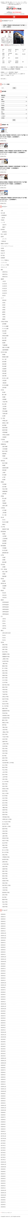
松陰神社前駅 (5, 467)
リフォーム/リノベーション (7, 246)
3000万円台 (5, 274)
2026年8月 (3, 914)
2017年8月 (3, 1143)
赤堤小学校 (4, 854)
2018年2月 (3, 1129)
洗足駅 (3, 500)
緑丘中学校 (4, 760)
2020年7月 (3, 1070)
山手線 (2, 555)
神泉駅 (3, 354)
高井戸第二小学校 (6, 826)
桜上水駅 (4, 404)
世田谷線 (3, 460)
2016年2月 (3, 1185)
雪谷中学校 (4, 751)
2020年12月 (3, 1058)
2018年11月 (3, 1107)
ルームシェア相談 (5, 264)
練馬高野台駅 (5, 552)
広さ (2, 616)
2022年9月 (3, 1011)
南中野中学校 (5, 859)
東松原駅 (4, 364)
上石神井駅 (4, 538)
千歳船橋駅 (4, 345)
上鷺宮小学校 (5, 658)
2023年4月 (3, 997)
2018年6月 (3, 1119)
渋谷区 (3, 302)
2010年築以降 (5, 604)
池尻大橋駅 (4, 446)
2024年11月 (3, 959)
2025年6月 (3, 945)
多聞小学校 (4, 861)
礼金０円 (3, 253)
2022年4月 (3, 1022)
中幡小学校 (4, 807)
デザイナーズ (4, 267)
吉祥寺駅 (4, 387)
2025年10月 (3, 937)
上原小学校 (4, 772)
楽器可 (2, 236)
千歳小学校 (4, 692)
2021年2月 (3, 1055)
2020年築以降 (5, 602)
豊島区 (3, 314)
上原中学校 (4, 776)
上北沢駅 (4, 406)
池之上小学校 (5, 793)
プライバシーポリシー (7, 1212)
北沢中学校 (4, 800)
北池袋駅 (4, 585)
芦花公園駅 (4, 411)
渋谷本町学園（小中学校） (8, 762)
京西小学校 (4, 673)
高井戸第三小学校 (6, 885)
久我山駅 (4, 380)
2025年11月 (3, 935)
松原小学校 (4, 786)
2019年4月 (3, 1098)
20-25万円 (4, 288)
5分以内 (4, 592)
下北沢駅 (4, 333)
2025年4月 (3, 949)
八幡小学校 (4, 663)
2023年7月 (3, 989)
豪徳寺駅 (4, 340)
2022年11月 (3, 1006)
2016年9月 (3, 1169)
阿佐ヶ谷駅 (4, 571)
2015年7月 (3, 1202)
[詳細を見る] (3, 140)
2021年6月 (3, 1046)
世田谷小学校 (5, 788)
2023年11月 (3, 985)
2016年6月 (3, 1176)
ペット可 (3, 222)
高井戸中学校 (5, 699)
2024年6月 (3, 971)
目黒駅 (3, 559)
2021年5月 (3, 1048)
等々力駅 (4, 515)
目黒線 (2, 496)
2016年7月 (3, 1173)
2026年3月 (3, 926)
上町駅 (3, 472)
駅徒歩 (2, 590)
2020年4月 (3, 1077)
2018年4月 (3, 1124)
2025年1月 (3, 954)
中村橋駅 (4, 548)
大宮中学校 (4, 847)
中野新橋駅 (4, 432)
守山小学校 (4, 769)
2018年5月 (3, 1122)
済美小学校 (4, 812)
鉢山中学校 (4, 843)
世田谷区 (4, 300)
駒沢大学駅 (4, 451)
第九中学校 (4, 651)
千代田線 (3, 439)
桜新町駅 (4, 453)
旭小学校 (4, 897)
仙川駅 (3, 415)
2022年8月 (3, 1013)
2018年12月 (3, 1105)
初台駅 (3, 392)
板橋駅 (3, 581)
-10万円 (4, 281)
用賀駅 (3, 456)
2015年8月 (3, 1199)
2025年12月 (3, 933)
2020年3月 (3, 1079)
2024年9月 (3, 963)
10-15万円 (4, 283)
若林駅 (3, 465)
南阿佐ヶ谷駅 (5, 423)
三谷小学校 (4, 904)
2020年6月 (3, 1072)
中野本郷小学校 (5, 817)
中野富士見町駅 (5, 434)
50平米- (4, 621)
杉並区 (3, 305)
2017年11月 (3, 1136)
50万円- (4, 295)
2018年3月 (3, 1126)
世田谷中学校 (5, 838)
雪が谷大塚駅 (5, 522)
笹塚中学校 (4, 809)
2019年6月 (3, 1096)
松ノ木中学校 (5, 706)
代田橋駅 (4, 399)
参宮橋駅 (4, 323)
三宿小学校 (4, 887)
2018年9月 (3, 1112)
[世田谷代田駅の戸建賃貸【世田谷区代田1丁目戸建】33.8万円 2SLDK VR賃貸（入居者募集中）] (14, 177)
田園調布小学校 (5, 654)
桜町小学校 (4, 871)
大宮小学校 (4, 701)
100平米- (4, 625)
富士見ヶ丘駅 (5, 378)
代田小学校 (4, 779)
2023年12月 (3, 982)
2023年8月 (3, 987)
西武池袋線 (3, 545)
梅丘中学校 (4, 767)
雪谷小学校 (4, 748)
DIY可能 (3, 255)
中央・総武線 (4, 569)
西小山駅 (4, 498)
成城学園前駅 (5, 349)
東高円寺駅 (4, 427)
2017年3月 (3, 1155)
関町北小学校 (5, 722)
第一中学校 (4, 668)
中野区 (3, 307)
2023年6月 (3, 992)
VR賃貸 (2, 220)
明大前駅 (4, 366)
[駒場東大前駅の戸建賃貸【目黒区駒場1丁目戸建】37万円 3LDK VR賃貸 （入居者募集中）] (14, 162)
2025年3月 (3, 952)
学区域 (2, 642)
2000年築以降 (5, 607)
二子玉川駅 (4, 458)
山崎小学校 (4, 835)
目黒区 (3, 309)
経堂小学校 (4, 758)
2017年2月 (3, 1157)
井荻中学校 (4, 906)
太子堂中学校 (5, 864)
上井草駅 (4, 536)
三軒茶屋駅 (4, 449)
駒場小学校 (4, 666)
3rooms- (4, 637)
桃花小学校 (4, 687)
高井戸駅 (4, 375)
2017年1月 (3, 1159)
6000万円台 (5, 276)
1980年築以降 (5, 611)
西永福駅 (4, 371)
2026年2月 (3, 928)
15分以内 (4, 597)
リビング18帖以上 (5, 260)
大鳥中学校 (4, 729)
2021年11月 (3, 1034)
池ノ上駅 (4, 359)
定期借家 (3, 257)
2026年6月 (3, 919)
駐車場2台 (4, 231)
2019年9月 (3, 1093)
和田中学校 (4, 814)
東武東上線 (3, 583)
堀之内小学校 (5, 703)
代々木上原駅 (5, 328)
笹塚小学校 (4, 883)
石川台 (3, 519)
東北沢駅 (4, 331)
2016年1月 (3, 1188)
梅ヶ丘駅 (4, 338)
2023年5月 (3, 994)
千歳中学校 (4, 694)
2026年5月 (3, 921)
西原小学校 (4, 784)
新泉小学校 (4, 876)
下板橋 (3, 588)
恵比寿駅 (4, 562)
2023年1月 (3, 1001)
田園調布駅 (4, 491)
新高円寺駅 (4, 430)
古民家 (2, 248)
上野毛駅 (4, 512)
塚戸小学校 (4, 677)
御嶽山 (3, 524)
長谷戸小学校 (5, 840)
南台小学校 (4, 670)
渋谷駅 (3, 557)
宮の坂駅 (4, 474)
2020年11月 (3, 1060)
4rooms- (4, 640)
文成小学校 (4, 739)
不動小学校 (4, 727)
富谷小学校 (4, 774)
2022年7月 (3, 1015)
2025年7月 (3, 942)
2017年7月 (3, 1145)
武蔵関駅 (4, 541)
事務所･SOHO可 (4, 243)
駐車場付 (3, 229)
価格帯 (2, 279)
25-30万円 (4, 290)
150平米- (4, 628)
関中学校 (4, 725)
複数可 (3, 227)
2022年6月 (3, 1018)
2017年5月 (3, 1150)
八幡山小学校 (5, 732)
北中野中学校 (5, 661)
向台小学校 (4, 765)
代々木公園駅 (5, 441)
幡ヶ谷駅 (4, 394)
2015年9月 (3, 1197)
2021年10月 (3, 1037)
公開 (2, 210)
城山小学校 (4, 902)
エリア (2, 298)
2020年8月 (3, 1067)
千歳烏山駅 (4, 413)
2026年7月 (3, 916)
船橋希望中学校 (5, 710)
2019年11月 (3, 1088)
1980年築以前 (5, 614)
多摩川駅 (4, 493)
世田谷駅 (4, 470)
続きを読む (4, 78)
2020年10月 (3, 1063)
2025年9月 (3, 940)
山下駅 (3, 477)
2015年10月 (3, 1195)
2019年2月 (3, 1103)
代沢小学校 (4, 753)
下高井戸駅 (4, 401)
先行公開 (3, 213)
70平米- (4, 623)
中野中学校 (4, 689)
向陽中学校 (4, 868)
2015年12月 (3, 1190)
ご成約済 (3, 217)
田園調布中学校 (5, 656)
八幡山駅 (4, 408)
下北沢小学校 (5, 736)
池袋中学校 (4, 741)
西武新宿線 (3, 531)
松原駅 (3, 479)
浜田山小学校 (5, 696)
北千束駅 (4, 510)
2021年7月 (3, 1044)
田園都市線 (3, 444)
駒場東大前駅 (5, 356)
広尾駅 (3, 566)
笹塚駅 (3, 397)
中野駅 (3, 574)
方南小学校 (4, 831)
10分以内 (4, 595)
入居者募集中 (4, 215)
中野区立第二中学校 (6, 819)
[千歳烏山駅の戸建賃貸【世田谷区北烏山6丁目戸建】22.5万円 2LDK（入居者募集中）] (14, 193)
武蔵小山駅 (4, 505)
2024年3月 (3, 975)
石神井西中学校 (5, 717)
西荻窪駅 (4, 576)
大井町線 (3, 507)
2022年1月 (3, 1030)
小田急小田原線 (4, 321)
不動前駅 (4, 503)
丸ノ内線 (3, 418)
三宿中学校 (4, 890)
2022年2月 (3, 1027)
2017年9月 (3, 1140)
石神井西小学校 (5, 715)
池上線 (2, 517)
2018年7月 (3, 1117)
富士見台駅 (4, 550)
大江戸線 (3, 526)
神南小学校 (4, 644)
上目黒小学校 (5, 743)
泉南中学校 (4, 833)
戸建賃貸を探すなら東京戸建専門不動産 (13, 12)
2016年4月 (3, 1181)
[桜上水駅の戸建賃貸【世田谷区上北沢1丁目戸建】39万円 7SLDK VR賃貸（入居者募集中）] (14, 130)
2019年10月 (3, 1091)
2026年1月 (3, 930)
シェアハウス (4, 262)
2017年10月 (3, 1138)
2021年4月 (3, 1051)
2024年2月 (3, 978)
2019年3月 (3, 1100)
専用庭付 (3, 250)
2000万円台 (5, 272)
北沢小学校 (4, 798)
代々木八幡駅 (5, 326)
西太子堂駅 (4, 463)
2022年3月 (3, 1025)
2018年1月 (3, 1131)
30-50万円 (4, 293)
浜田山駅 (4, 373)
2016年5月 (3, 1178)
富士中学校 (4, 795)
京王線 (2, 389)
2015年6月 (3, 1204)
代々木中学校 (5, 781)
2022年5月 (3, 1020)
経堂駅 (3, 342)
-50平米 (4, 618)
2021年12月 (3, 1032)
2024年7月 (3, 968)
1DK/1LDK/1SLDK (6, 633)
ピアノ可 (4, 238)
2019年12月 (3, 1086)
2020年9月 (3, 1065)
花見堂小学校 (5, 880)
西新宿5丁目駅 (5, 529)
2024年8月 (3, 966)
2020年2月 (3, 1081)
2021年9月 (3, 1039)
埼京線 (2, 578)
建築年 (2, 600)
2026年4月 (3, 923)
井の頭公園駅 (5, 385)
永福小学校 (4, 866)
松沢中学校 (4, 805)
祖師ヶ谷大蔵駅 (5, 347)
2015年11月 (3, 1192)
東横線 (2, 482)
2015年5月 (3, 1206)
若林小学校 (4, 845)
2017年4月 (3, 1152)
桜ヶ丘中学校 (5, 852)
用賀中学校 (4, 675)
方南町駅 (4, 437)
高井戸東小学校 (5, 684)
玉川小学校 (4, 680)
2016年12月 (3, 1162)
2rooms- (4, 635)
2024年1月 (3, 980)
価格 (2, 269)
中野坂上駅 (4, 420)
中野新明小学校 (5, 857)
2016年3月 (3, 1183)
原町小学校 (4, 649)
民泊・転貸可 (4, 234)
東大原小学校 (5, 824)
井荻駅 (3, 533)
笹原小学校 (4, 734)
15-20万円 (4, 286)
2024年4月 (3, 973)
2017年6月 (3, 1148)
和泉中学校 (4, 878)
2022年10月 (3, 1008)
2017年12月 (3, 1133)
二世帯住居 (3, 241)
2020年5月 (3, 1074)
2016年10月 (3, 1166)
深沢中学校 (4, 873)
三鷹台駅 (4, 382)
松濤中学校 (4, 647)
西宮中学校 (4, 828)
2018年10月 (3, 1110)
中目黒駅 (4, 484)
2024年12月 (3, 956)
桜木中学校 (4, 791)
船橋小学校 (4, 708)
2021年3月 (3, 1053)
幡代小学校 (4, 720)
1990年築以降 (5, 609)
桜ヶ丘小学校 (5, 850)
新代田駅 (4, 361)
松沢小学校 (4, 802)
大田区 (3, 316)
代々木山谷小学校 (6, 821)
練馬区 (3, 312)
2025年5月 (3, 947)
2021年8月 (3, 1041)
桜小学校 (4, 755)
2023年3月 (3, 999)
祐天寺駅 (4, 486)
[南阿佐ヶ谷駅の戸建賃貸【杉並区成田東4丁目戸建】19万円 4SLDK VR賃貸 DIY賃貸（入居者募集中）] (14, 146)
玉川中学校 (4, 682)
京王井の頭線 (4, 352)
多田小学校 (4, 894)
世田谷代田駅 (5, 335)
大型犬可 (4, 224)
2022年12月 (3, 1004)
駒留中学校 (4, 899)
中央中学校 (4, 746)
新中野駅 (4, 425)
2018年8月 (3, 1114)
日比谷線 (3, 564)
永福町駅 (4, 368)
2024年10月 (3, 961)
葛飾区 (3, 319)
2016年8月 (3, 1171)
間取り (2, 630)
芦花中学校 (4, 713)
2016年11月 (3, 1164)
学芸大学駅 (4, 489)
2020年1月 (3, 1084)
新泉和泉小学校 (5, 892)
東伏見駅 (4, 543)
